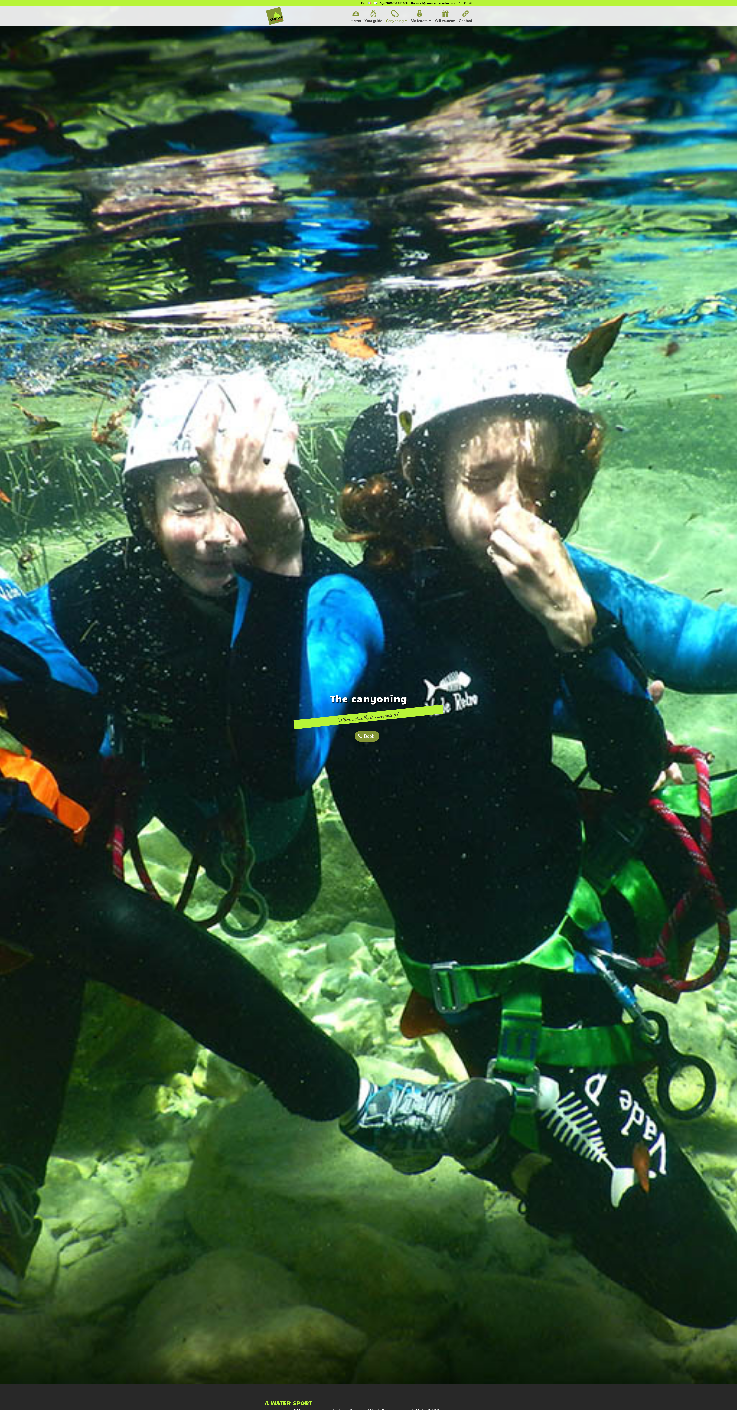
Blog (362, 3)
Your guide (373, 20)
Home (356, 20)
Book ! (370, 736)
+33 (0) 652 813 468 (395, 3)
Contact (465, 20)
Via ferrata (419, 20)
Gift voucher (445, 20)
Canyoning (395, 20)
